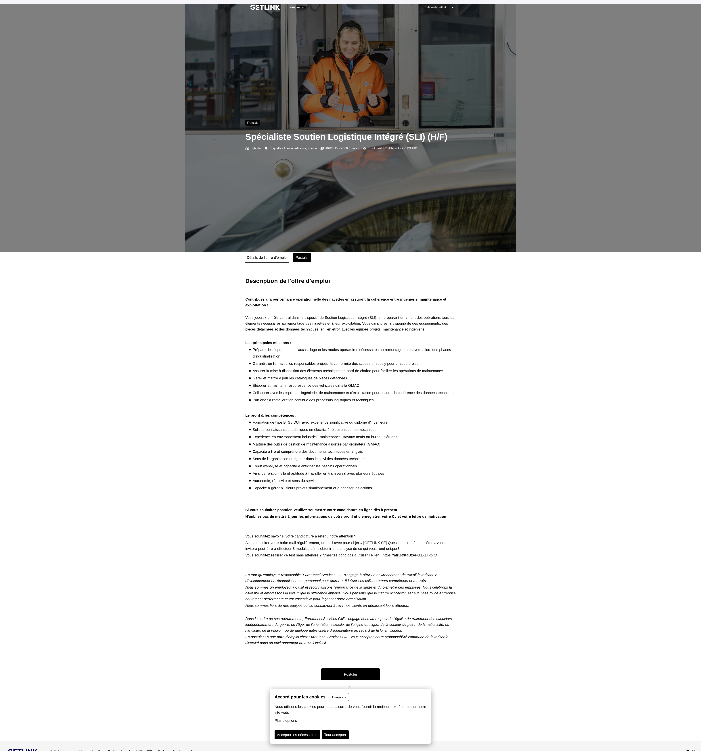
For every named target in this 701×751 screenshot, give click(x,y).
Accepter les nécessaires (297, 735)
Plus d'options (286, 721)
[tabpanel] (350, 501)
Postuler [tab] (302, 258)
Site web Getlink (436, 7)
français (252, 122)
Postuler (350, 674)
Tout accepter (335, 735)
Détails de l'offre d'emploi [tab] (267, 258)
